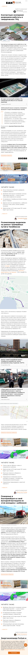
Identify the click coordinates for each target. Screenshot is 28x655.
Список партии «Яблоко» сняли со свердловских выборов (12, 466)
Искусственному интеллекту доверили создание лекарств (13, 191)
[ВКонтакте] (19, 158)
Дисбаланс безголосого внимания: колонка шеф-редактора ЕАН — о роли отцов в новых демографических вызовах (14, 195)
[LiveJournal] (26, 158)
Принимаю (14, 652)
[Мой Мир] (24, 158)
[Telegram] (22, 158)
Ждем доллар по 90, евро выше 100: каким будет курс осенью (14, 209)
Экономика (3, 155)
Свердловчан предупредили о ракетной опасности (14, 483)
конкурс (7, 266)
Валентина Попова (22, 492)
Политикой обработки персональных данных (14, 649)
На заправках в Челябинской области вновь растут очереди (15, 200)
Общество (9, 155)
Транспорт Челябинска (11, 432)
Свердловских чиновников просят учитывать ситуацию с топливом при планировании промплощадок (13, 478)
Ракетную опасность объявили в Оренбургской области (12, 474)
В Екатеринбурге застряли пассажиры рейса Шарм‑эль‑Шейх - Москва (13, 625)
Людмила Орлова (22, 218)
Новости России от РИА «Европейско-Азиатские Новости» (10, 3)
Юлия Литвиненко (22, 634)
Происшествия (4, 574)
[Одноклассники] (21, 158)
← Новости (4, 6)
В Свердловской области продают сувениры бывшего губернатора (12, 613)
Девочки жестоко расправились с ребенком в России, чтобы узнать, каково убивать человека (15, 204)
